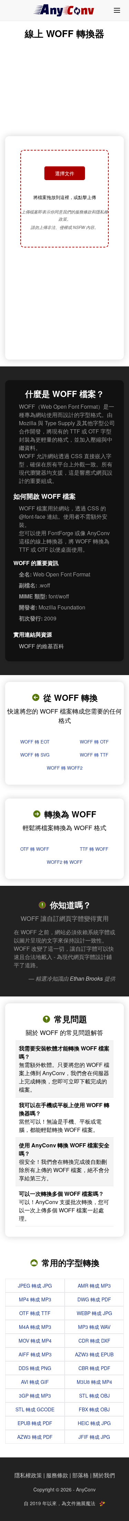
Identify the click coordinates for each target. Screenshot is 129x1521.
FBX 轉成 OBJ (94, 1409)
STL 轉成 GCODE (34, 1409)
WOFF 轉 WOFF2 (65, 767)
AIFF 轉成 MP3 (35, 1354)
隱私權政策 (28, 1475)
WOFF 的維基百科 (41, 646)
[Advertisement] (65, 304)
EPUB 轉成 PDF (35, 1423)
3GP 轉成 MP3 (35, 1395)
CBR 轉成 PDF (94, 1368)
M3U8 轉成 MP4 (94, 1381)
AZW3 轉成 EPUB (94, 1354)
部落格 (80, 1475)
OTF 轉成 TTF (35, 1313)
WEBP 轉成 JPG (94, 1313)
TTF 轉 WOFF (94, 849)
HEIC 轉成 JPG (94, 1423)
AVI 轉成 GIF (35, 1381)
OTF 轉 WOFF (34, 849)
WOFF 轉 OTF (94, 741)
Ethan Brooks (86, 978)
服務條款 (57, 1475)
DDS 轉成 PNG (35, 1368)
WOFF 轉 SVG (35, 754)
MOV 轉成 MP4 (35, 1340)
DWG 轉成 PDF (94, 1299)
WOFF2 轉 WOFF (65, 862)
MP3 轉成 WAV (94, 1326)
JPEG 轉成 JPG (35, 1285)
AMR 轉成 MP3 (94, 1285)
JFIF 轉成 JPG (94, 1436)
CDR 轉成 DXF (94, 1340)
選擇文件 (64, 173)
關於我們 (104, 1475)
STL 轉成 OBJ (94, 1395)
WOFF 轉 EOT (35, 741)
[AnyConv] (64, 10)
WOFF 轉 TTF (94, 754)
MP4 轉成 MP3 (35, 1299)
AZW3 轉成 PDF (35, 1436)
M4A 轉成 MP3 (35, 1326)
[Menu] (117, 10)
